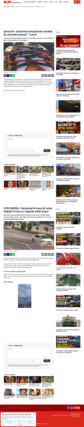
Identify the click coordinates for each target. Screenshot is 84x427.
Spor (55, 2)
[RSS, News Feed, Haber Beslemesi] (78, 408)
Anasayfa (7, 6)
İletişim (15, 407)
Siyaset (45, 2)
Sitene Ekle (27, 407)
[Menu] (79, 2)
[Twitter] (8, 75)
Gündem (39, 2)
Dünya (60, 2)
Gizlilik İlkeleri (21, 407)
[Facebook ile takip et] (68, 408)
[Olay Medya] (12, 2)
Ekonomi (66, 2)
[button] (46, 75)
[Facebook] (5, 75)
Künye (10, 407)
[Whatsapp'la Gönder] (13, 75)
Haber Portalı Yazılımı (43, 423)
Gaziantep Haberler (30, 2)
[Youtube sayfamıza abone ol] (72, 408)
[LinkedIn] (11, 75)
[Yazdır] (43, 75)
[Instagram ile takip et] (75, 408)
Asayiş (51, 2)
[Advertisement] (42, 18)
